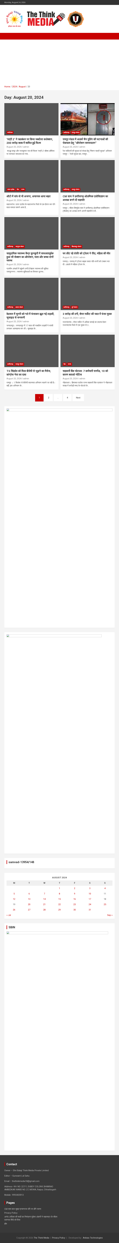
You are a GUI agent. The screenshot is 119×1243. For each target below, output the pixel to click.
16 (74, 899)
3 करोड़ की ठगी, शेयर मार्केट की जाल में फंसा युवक (87, 314)
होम (5, 1223)
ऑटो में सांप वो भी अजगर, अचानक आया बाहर (29, 196)
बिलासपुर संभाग (76, 246)
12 (14, 899)
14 (44, 899)
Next (78, 397)
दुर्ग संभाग (74, 307)
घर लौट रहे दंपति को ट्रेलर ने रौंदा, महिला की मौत (86, 253)
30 (74, 909)
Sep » (109, 915)
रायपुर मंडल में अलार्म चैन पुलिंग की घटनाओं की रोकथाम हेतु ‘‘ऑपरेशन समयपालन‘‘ (85, 141)
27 (29, 909)
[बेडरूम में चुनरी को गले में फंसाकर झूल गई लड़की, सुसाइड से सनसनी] (31, 294)
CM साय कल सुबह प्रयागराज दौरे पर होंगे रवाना (22, 1209)
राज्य (22, 189)
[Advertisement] (59, 63)
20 (29, 904)
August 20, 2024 (14, 147)
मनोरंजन (10, 132)
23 (74, 904)
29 (59, 909)
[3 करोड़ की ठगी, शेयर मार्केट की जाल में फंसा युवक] (87, 294)
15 (59, 899)
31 (90, 909)
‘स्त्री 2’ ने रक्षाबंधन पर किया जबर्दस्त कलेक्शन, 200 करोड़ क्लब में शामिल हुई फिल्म (30, 141)
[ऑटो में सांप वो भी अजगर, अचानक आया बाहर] (31, 176)
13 (29, 899)
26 (14, 909)
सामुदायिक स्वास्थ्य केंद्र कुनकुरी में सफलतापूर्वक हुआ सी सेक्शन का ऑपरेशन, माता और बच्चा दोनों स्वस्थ (30, 257)
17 (90, 899)
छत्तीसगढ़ (66, 132)
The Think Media (41, 1237)
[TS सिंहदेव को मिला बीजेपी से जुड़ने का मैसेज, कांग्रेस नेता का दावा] (31, 351)
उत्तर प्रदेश (10, 189)
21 (44, 904)
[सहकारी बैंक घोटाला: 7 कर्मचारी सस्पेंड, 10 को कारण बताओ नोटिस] (87, 351)
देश (18, 189)
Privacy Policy (10, 1213)
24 (90, 904)
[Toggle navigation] (8, 36)
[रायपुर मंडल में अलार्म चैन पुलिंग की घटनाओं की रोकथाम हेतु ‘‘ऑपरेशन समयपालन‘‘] (87, 119)
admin (26, 147)
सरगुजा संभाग (20, 246)
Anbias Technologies (93, 1237)
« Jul (9, 915)
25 (105, 904)
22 (59, 904)
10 (90, 893)
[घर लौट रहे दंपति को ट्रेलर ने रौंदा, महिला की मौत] (87, 233)
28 (44, 909)
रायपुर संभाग (75, 132)
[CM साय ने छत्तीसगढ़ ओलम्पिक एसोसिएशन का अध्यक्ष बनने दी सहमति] (87, 176)
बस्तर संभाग (19, 307)
